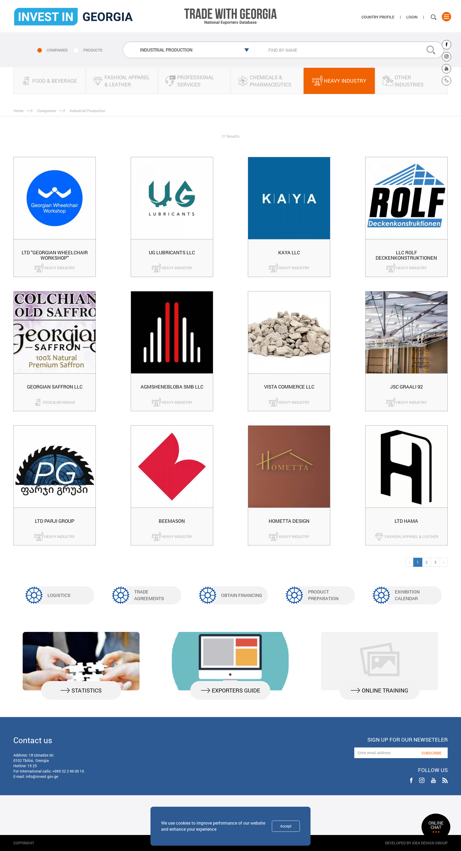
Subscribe (432, 752)
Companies (46, 110)
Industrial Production (87, 110)
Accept (286, 826)
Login (412, 16)
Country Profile (377, 16)
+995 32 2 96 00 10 (68, 771)
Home (18, 110)
